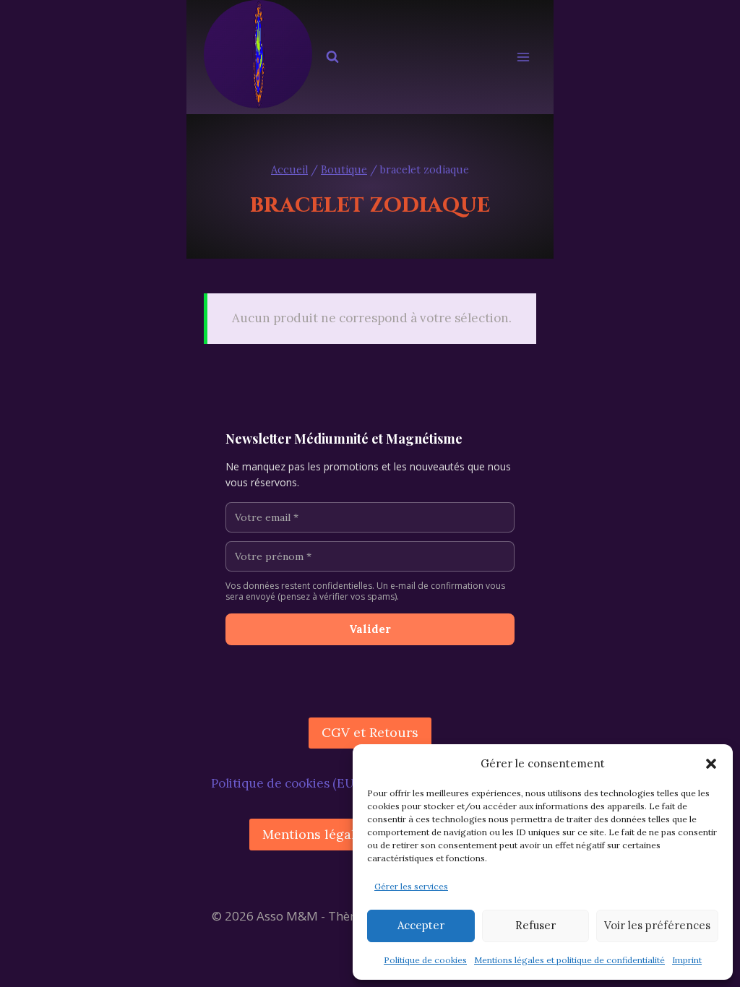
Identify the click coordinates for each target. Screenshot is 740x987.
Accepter (420, 925)
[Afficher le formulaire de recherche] (332, 57)
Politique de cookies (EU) (284, 783)
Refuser (535, 925)
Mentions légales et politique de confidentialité (569, 959)
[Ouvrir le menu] (522, 57)
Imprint (687, 959)
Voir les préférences (657, 925)
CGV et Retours (370, 732)
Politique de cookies (425, 959)
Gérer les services (411, 886)
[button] (711, 764)
